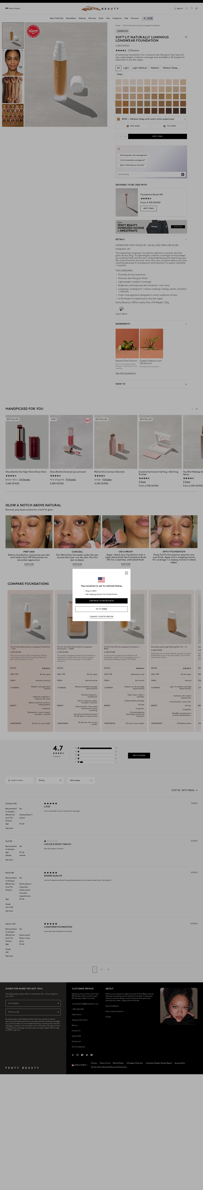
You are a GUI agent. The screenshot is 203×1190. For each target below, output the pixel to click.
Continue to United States (101, 601)
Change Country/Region (101, 616)
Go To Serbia (101, 609)
